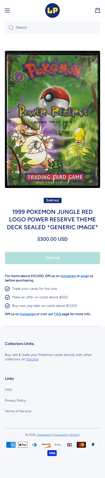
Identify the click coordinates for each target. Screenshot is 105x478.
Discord (32, 359)
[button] (97, 10)
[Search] (9, 27)
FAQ (8, 390)
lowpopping (45, 434)
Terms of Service (18, 411)
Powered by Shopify (66, 434)
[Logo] (52, 10)
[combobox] (52, 27)
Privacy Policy (15, 400)
